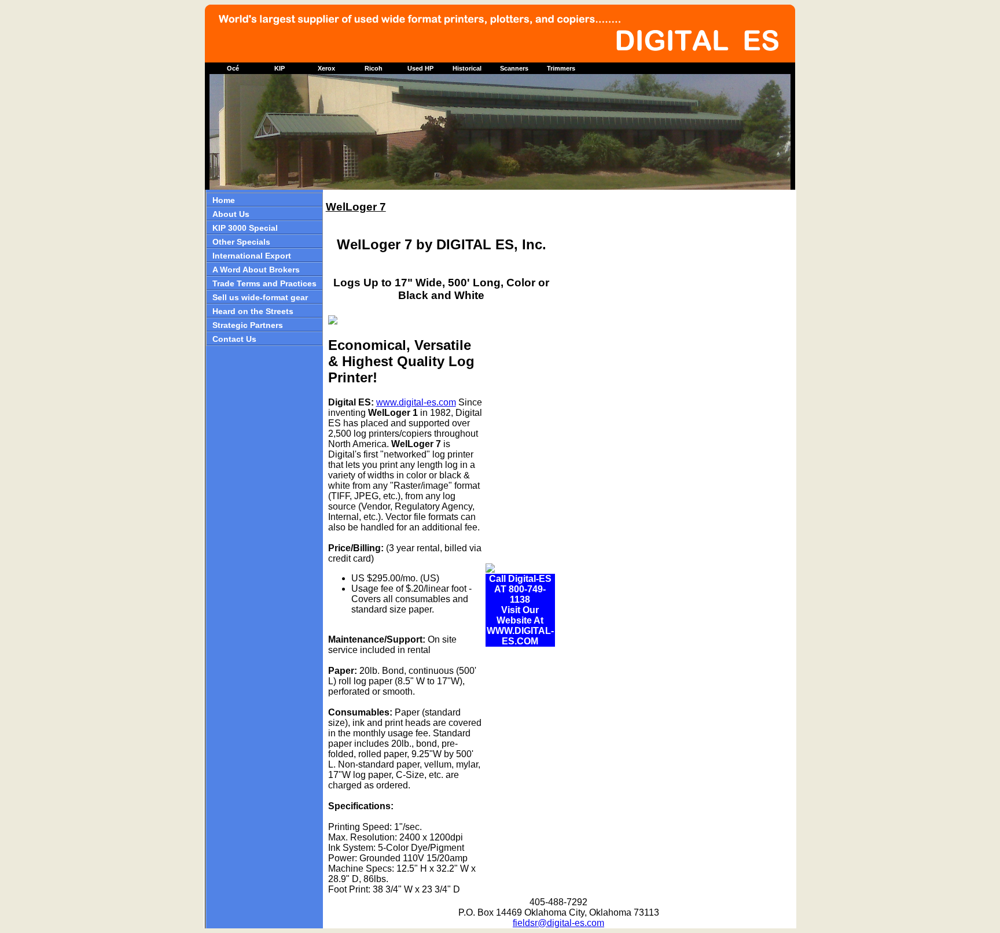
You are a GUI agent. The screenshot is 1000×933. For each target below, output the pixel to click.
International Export (251, 255)
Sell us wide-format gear (260, 297)
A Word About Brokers (256, 269)
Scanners (514, 68)
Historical (467, 68)
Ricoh (374, 68)
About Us (230, 214)
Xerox (326, 68)
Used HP (420, 68)
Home (223, 200)
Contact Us (234, 339)
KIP (279, 68)
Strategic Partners (247, 325)
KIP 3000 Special (245, 228)
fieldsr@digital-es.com (558, 923)
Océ (233, 68)
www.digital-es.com (416, 402)
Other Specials (241, 241)
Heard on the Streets (252, 311)
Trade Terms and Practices (264, 283)
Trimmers (561, 68)
